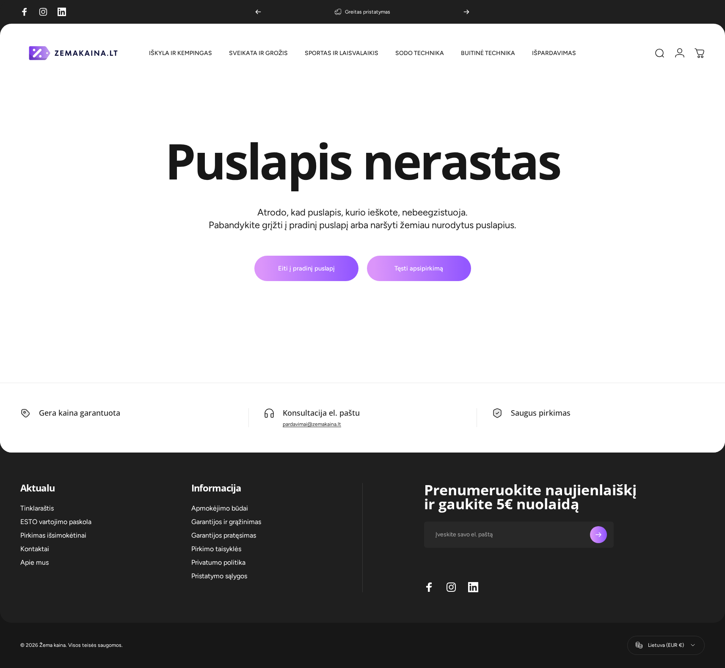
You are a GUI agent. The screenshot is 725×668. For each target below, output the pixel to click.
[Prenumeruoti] (598, 534)
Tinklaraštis (37, 508)
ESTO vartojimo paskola (55, 522)
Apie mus (34, 562)
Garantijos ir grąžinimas (226, 522)
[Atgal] (258, 12)
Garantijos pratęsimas (223, 535)
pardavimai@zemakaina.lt (312, 424)
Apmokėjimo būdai (219, 508)
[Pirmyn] (466, 12)
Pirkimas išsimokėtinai (53, 535)
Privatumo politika (218, 562)
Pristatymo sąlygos (219, 576)
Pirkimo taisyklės (216, 549)
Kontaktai (34, 549)
